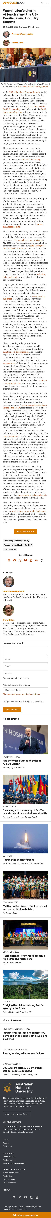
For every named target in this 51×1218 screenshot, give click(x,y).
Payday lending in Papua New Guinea (23, 1053)
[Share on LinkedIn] (9, 560)
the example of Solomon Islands (32, 495)
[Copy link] (41, 560)
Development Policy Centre (14, 1169)
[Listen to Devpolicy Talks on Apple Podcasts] (36, 1197)
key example (9, 363)
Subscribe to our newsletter (25, 1215)
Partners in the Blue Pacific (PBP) (18, 545)
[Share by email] (36, 560)
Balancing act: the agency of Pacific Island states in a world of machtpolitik (25, 812)
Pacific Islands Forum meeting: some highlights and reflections (24, 957)
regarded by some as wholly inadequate (28, 511)
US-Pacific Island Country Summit (24, 92)
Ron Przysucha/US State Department (33, 87)
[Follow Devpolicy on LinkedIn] (14, 1197)
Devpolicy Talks (9, 1179)
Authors (6, 1143)
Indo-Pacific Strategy (31, 159)
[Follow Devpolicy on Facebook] (25, 1197)
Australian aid (8, 1153)
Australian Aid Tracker (11, 1173)
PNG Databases (9, 1183)
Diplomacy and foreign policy (16, 541)
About (5, 1140)
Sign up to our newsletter (16, 1114)
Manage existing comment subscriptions (21, 694)
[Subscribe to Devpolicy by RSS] (31, 1197)
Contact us (7, 1146)
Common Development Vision (28, 240)
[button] (41, 3)
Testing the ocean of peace (18, 859)
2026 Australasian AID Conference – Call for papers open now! (23, 1069)
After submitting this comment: (17, 685)
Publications (8, 1176)
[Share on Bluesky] (25, 560)
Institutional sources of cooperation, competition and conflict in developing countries (25, 1035)
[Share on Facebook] (14, 560)
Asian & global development (14, 1163)
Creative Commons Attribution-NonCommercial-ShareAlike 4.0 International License (22, 1129)
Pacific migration (9, 1160)
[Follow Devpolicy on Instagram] (19, 1197)
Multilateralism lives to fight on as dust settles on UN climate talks (25, 908)
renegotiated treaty (11, 436)
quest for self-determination (16, 352)
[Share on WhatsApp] (31, 560)
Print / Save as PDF (25, 531)
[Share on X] (20, 560)
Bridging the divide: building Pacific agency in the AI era (23, 1007)
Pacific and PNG (9, 1157)
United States (10, 549)
